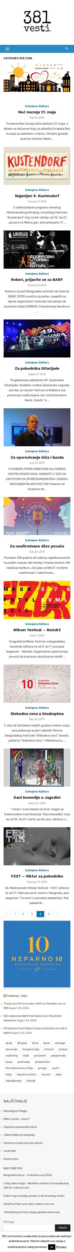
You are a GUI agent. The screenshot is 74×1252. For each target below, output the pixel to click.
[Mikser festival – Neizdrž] (37, 600)
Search (63, 1227)
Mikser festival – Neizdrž (37, 630)
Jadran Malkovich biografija (19, 1134)
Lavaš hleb (10, 1150)
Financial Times (17, 996)
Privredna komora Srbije (19, 1068)
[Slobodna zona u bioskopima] (37, 684)
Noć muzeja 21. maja (37, 112)
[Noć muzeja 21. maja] (37, 82)
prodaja (42, 1068)
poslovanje (24, 1061)
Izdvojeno (31, 106)
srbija (9, 1074)
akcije (9, 1043)
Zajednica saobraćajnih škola (20, 1127)
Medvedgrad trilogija (15, 1111)
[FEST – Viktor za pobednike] (37, 846)
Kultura (44, 106)
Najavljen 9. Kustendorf (37, 196)
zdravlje (31, 1080)
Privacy (61, 1247)
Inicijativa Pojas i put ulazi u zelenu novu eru (29, 1204)
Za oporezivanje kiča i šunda (37, 457)
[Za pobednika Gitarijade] (37, 338)
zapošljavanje (13, 1080)
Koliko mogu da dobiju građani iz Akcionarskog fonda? (34, 1195)
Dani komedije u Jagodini (37, 797)
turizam (46, 1074)
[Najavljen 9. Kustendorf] (37, 166)
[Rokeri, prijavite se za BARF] (37, 249)
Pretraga (9, 1221)
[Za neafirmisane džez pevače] (37, 516)
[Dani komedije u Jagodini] (37, 768)
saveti (55, 1068)
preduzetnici (42, 1061)
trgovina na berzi (26, 1074)
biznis (46, 1043)
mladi (26, 1055)
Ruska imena (11, 1159)
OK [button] (51, 1247)
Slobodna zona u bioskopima (37, 713)
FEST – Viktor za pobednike (37, 876)
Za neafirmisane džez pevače (37, 546)
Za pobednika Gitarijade (37, 368)
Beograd (22, 1043)
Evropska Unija (30, 1049)
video (59, 1074)
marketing (12, 1055)
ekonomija (11, 1049)
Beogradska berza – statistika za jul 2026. (28, 1175)
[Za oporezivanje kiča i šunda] (37, 427)
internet (49, 1049)
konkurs (63, 1049)
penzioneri (40, 1055)
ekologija (60, 1043)
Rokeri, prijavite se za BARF (37, 279)
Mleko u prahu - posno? (17, 1119)
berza (35, 1043)
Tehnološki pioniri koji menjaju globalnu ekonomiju (32, 1212)
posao (9, 1061)
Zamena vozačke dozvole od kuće (23, 1143)
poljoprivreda (58, 1055)
